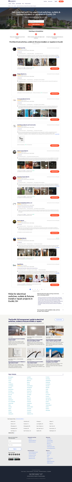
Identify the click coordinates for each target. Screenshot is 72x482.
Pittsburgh (48, 382)
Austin (47, 389)
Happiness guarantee (50, 461)
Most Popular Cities (11, 418)
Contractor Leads (32, 456)
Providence (48, 384)
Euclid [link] (15, 6)
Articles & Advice (28, 3)
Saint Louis (29, 392)
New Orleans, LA (40, 426)
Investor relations (50, 458)
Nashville (47, 387)
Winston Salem (30, 406)
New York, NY (52, 426)
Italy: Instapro (36, 471)
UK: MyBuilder (49, 471)
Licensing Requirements (51, 448)
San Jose (10, 394)
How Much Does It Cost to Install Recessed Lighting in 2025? (34, 340)
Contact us (49, 459)
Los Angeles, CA (40, 423)
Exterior (13, 3)
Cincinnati (29, 408)
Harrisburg (48, 378)
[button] (21, 62)
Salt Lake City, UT (40, 428)
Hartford (10, 398)
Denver (9, 396)
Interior (10, 3)
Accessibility (41, 474)
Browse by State (20, 418)
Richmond (48, 403)
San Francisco (11, 392)
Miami (9, 405)
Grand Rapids (29, 385)
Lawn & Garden (18, 3)
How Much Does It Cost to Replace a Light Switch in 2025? (16, 362)
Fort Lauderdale (11, 401)
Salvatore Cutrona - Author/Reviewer (15, 359)
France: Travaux (23, 471)
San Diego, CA (13, 430)
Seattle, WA (39, 430)
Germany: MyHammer (30, 471)
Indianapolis (10, 413)
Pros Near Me (49, 445)
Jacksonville (10, 403)
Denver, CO (13, 423)
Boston (28, 382)
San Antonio (48, 398)
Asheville (29, 399)
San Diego (10, 391)
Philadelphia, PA (14, 428)
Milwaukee (48, 410)
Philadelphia (48, 380)
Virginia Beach (48, 405)
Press (48, 456)
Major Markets (12, 374)
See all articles (59, 319)
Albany (28, 396)
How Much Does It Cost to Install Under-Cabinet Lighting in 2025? (53, 340)
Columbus (29, 412)
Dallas (47, 391)
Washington (10, 399)
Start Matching (36, 24)
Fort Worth (48, 394)
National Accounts (32, 458)
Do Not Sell (37, 474)
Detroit (28, 384)
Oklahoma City (30, 413)
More (23, 3)
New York (29, 398)
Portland (47, 377)
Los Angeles (10, 385)
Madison (47, 408)
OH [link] (12, 6)
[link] (36, 49)
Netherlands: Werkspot (42, 471)
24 (41, 289)
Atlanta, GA (13, 421)
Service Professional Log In (33, 452)
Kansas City (29, 391)
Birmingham (10, 377)
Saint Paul (29, 389)
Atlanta (9, 410)
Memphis (47, 385)
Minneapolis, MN (27, 426)
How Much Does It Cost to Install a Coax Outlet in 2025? (35, 362)
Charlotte (29, 401)
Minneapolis (29, 387)
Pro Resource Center (32, 455)
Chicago (10, 412)
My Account (49, 438)
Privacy (30, 474)
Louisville (29, 377)
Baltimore (29, 380)
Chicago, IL (39, 421)
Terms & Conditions (42, 476)
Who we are (49, 453)
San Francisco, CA (27, 430)
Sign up (14, 448)
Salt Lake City (48, 399)
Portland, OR (26, 428)
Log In (56, 1)
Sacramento (10, 389)
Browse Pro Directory (32, 440)
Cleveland (29, 410)
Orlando (10, 406)
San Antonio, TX (53, 428)
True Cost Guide (50, 440)
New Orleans (29, 378)
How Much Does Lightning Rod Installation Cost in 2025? (53, 361)
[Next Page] (44, 289)
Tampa (9, 408)
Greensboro (29, 403)
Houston (47, 396)
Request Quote (55, 68)
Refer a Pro (49, 443)
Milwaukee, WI (13, 426)
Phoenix (10, 378)
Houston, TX (26, 423)
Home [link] (9, 6)
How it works (49, 452)
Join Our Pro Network (32, 453)
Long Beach (10, 384)
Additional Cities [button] (11, 432)
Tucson (9, 380)
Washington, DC (53, 430)
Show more (57, 57)
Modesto (10, 387)
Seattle (47, 406)
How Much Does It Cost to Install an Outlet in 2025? (16, 339)
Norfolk (47, 401)
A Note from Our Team (51, 446)
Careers (48, 455)
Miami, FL (51, 423)
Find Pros (30, 438)
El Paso (47, 392)
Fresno (9, 382)
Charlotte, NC (26, 421)
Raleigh (28, 405)
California (33, 474)
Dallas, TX (51, 421)
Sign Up (61, 1)
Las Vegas (29, 394)
